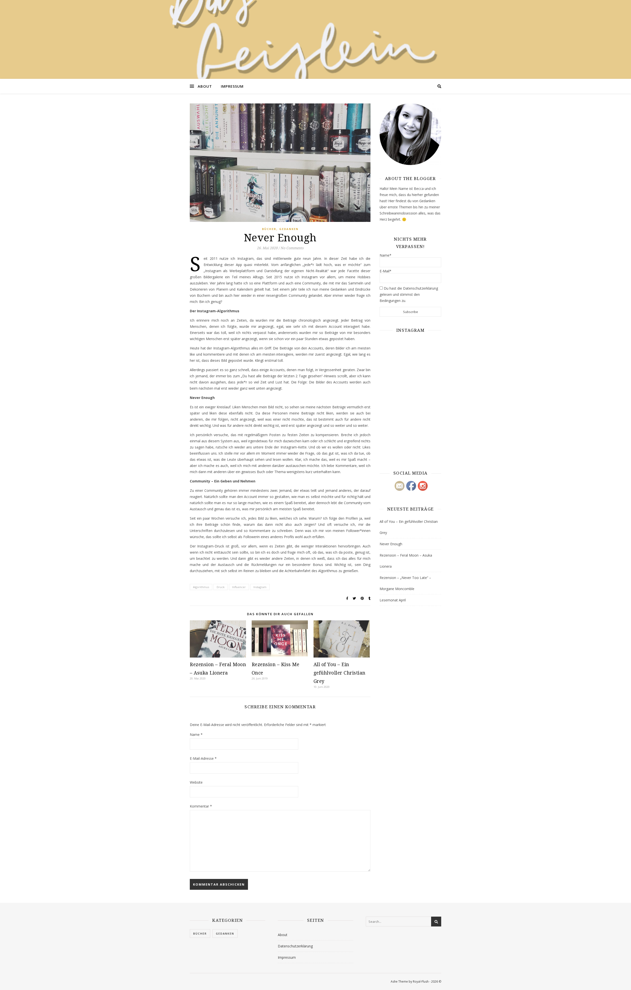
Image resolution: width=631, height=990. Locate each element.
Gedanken (288, 229)
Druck (221, 587)
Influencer (239, 587)
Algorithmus (201, 587)
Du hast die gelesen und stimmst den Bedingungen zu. (409, 294)
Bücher (269, 229)
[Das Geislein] (315, 39)
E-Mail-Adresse (203, 758)
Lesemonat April (393, 600)
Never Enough (391, 544)
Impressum (232, 86)
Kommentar (201, 806)
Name (196, 734)
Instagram (259, 587)
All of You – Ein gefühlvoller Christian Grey (340, 672)
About (205, 86)
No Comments (291, 248)
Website (196, 782)
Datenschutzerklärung (295, 946)
